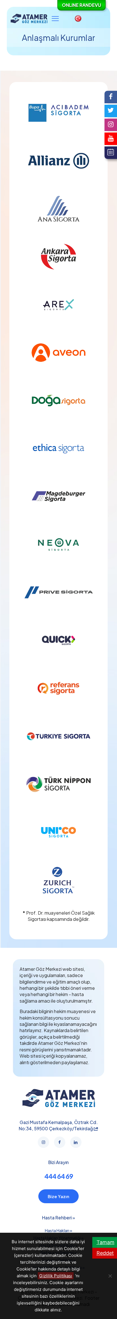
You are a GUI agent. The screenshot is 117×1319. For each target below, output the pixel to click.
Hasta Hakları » (58, 1230)
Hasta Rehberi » (58, 1217)
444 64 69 (58, 1176)
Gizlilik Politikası (55, 1275)
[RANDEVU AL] (111, 152)
